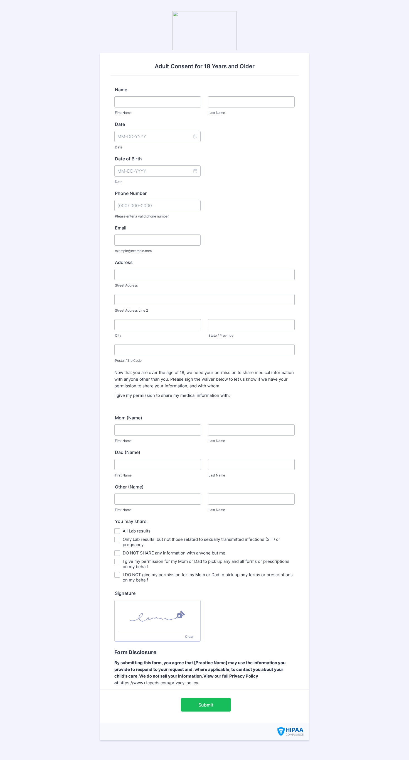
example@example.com (133, 251)
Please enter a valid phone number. (142, 216)
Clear (189, 636)
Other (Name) (129, 487)
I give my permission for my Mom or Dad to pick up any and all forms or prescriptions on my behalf (206, 564)
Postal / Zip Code (128, 360)
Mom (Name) (128, 418)
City (118, 335)
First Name (123, 113)
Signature (125, 593)
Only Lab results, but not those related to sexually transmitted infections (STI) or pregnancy (201, 542)
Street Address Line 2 (131, 310)
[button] (195, 136)
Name (121, 89)
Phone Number (131, 193)
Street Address (126, 285)
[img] (157, 616)
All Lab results (137, 531)
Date (118, 147)
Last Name (216, 113)
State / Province (220, 335)
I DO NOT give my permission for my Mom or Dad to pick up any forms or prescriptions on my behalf (208, 577)
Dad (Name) (127, 452)
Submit (205, 705)
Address (124, 262)
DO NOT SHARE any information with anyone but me (174, 553)
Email (120, 228)
